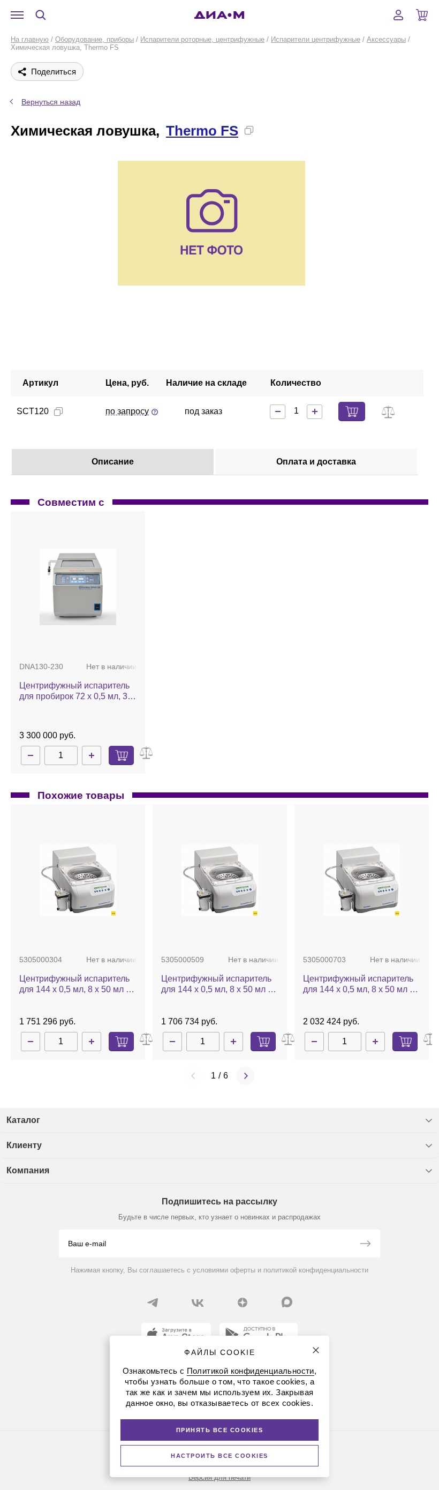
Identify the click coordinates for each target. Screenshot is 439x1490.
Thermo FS (202, 131)
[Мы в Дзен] (242, 1302)
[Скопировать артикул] (58, 411)
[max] (287, 1302)
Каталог (23, 1120)
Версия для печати (219, 1477)
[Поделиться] (266, 130)
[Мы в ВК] (197, 1302)
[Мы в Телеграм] (152, 1302)
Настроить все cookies (219, 1455)
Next (245, 1076)
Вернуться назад (50, 102)
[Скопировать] (249, 130)
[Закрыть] (315, 1350)
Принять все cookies (219, 1430)
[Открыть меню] (17, 15)
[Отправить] (365, 1244)
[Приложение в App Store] (176, 1334)
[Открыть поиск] (40, 15)
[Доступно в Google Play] (259, 1334)
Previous (194, 1076)
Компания (27, 1170)
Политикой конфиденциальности (250, 1370)
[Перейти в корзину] (421, 15)
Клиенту (24, 1145)
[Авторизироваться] (398, 15)
